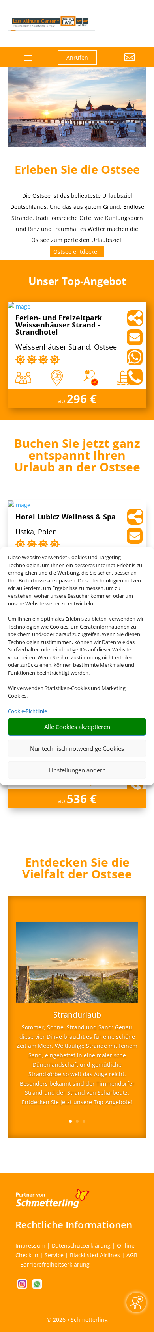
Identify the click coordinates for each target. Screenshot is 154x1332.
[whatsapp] (37, 1286)
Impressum (30, 1245)
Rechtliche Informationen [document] (73, 1225)
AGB (131, 1255)
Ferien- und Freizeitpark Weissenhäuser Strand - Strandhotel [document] (58, 325)
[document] (77, 457)
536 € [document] (82, 798)
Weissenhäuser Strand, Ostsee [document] (66, 347)
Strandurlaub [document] (77, 1015)
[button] (122, 63)
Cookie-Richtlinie (27, 710)
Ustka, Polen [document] (36, 532)
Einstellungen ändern (77, 770)
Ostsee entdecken (77, 251)
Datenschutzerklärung (81, 1245)
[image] (19, 306)
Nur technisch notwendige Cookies (77, 748)
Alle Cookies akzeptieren (77, 727)
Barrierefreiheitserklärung (55, 1264)
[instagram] (22, 1286)
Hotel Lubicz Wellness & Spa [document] (65, 517)
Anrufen (77, 57)
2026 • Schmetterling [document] (79, 1319)
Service (54, 1255)
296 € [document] (82, 398)
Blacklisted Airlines (95, 1255)
